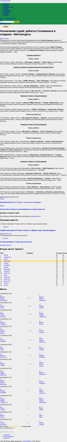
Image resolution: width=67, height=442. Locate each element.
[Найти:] (7, 22)
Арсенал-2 (7, 281)
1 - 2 (29, 340)
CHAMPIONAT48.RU (15, 426)
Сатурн (6, 267)
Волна (6, 255)
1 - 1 (29, 322)
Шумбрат (7, 265)
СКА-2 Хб (7, 273)
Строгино (7, 277)
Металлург (7, 261)
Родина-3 (7, 271)
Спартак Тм (7, 257)
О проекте (6, 435)
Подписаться (6, 23)
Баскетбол (7, 12)
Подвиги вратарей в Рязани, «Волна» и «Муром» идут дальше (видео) (27, 230)
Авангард (7, 269)
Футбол (6, 4)
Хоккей (5, 5)
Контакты (6, 438)
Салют (6, 259)
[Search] (0, 20)
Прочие (6, 14)
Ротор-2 (6, 283)
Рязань (6, 263)
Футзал (5, 9)
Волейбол (6, 10)
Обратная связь (8, 436)
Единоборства (8, 7)
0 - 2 (29, 348)
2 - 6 (29, 306)
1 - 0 (29, 314)
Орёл (5, 275)
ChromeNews (27, 441)
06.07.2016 (5, 39)
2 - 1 (29, 298)
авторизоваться (35, 216)
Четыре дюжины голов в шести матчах (16, 242)
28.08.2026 (5, 234)
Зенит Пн (7, 279)
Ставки (5, 15)
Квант (6, 285)
